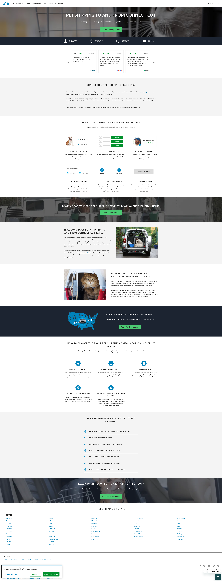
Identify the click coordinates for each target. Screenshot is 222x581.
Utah (178, 526)
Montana (94, 523)
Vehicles (5, 559)
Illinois (51, 518)
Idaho (8, 547)
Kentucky (52, 528)
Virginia (179, 531)
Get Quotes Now (111, 212)
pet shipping (143, 92)
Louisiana (51, 531)
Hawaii (8, 544)
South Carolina (138, 536)
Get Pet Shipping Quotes (111, 30)
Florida (8, 539)
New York (94, 539)
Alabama (9, 518)
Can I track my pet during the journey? (105, 463)
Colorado (9, 531)
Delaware (9, 536)
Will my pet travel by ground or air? (104, 457)
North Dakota (138, 521)
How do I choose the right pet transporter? (107, 469)
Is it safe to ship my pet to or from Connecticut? (109, 431)
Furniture (22, 559)
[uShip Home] (6, 3)
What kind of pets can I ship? (100, 438)
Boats (36, 559)
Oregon (136, 528)
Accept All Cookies (51, 574)
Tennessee (180, 521)
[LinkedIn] (218, 566)
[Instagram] (204, 566)
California (9, 528)
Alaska (8, 521)
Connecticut (10, 534)
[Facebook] (200, 566)
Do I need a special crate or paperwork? (105, 444)
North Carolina (138, 518)
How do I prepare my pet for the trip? (104, 450)
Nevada (93, 528)
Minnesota (52, 544)
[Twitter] (209, 566)
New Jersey (95, 534)
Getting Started (18, 3)
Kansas (51, 526)
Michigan (51, 541)
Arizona (8, 523)
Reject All (35, 574)
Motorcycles (13, 559)
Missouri (94, 521)
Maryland (52, 536)
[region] (31, 571)
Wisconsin (180, 539)
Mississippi (94, 518)
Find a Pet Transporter (129, 327)
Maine (51, 534)
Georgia (8, 541)
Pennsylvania (138, 531)
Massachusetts (53, 539)
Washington (180, 534)
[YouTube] (214, 566)
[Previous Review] (68, 61)
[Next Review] (154, 61)
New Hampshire (96, 531)
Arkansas (9, 526)
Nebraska (94, 526)
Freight (30, 559)
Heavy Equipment (45, 559)
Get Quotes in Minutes (111, 496)
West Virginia (181, 536)
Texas (178, 523)
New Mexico (95, 536)
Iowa (50, 523)
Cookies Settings (10, 574)
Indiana (51, 521)
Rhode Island (138, 534)
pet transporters (85, 253)
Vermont (179, 528)
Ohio (135, 523)
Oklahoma (137, 526)
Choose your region (212, 570)
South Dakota (181, 518)
